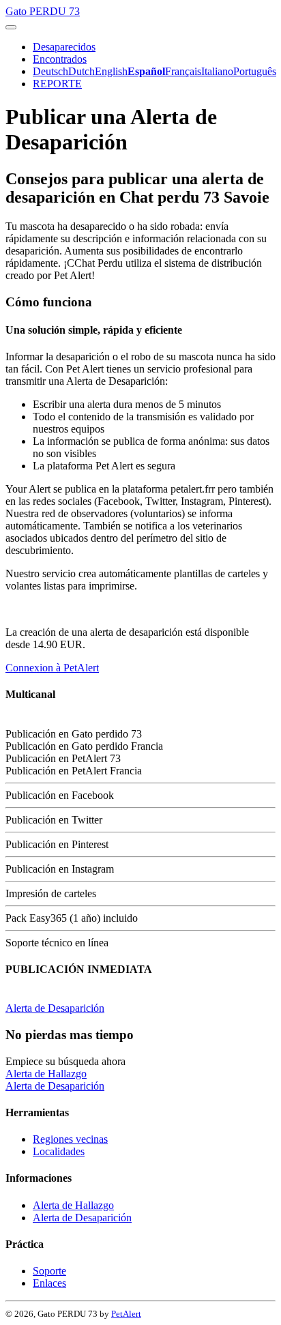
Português (254, 71)
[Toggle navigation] (10, 27)
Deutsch (50, 71)
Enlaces (49, 1283)
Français (183, 71)
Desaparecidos (64, 47)
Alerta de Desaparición (54, 1008)
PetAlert (126, 1314)
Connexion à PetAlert (52, 667)
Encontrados (60, 59)
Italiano (217, 71)
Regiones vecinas (70, 1139)
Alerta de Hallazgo (46, 1073)
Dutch (81, 71)
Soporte (49, 1271)
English (111, 71)
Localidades (59, 1151)
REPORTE (57, 83)
